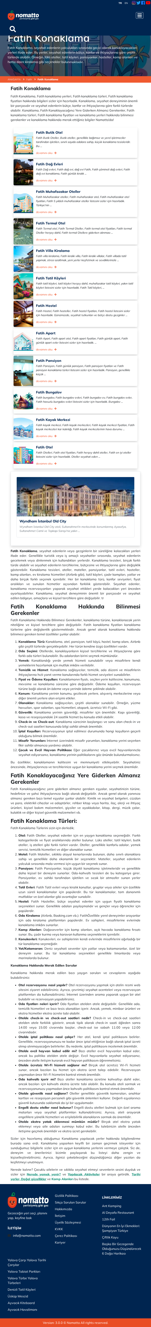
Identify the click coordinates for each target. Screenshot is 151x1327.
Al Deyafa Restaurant (118, 1213)
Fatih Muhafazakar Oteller (58, 191)
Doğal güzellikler (33, 1179)
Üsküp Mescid (18, 1296)
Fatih (29, 79)
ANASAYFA (14, 79)
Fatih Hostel (46, 305)
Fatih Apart (45, 333)
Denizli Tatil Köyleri (22, 1289)
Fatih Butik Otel (49, 132)
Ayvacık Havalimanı (22, 1309)
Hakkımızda (63, 1209)
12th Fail (108, 1219)
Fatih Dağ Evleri (49, 164)
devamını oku (44, 153)
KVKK (59, 1229)
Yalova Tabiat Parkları (24, 1271)
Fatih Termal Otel (50, 223)
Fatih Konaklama (48, 79)
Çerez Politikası (66, 1236)
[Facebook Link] (143, 3)
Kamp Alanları (63, 1179)
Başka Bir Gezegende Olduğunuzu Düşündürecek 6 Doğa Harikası (121, 1248)
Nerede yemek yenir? (44, 1174)
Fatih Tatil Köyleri (51, 278)
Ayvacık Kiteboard (21, 1303)
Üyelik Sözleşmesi (68, 1222)
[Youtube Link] (148, 3)
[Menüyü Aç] (139, 15)
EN (126, 3)
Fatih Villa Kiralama (53, 250)
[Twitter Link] (138, 3)
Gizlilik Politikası (66, 1196)
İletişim (60, 1216)
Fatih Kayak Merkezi (53, 419)
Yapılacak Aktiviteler (84, 1174)
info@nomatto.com (27, 1235)
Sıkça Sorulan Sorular (70, 1202)
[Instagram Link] (134, 3)
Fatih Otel (44, 447)
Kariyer (60, 1242)
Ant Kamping (111, 1206)
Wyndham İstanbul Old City (42, 521)
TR (120, 3)
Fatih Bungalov (49, 392)
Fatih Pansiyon (48, 360)
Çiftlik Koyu (110, 1237)
